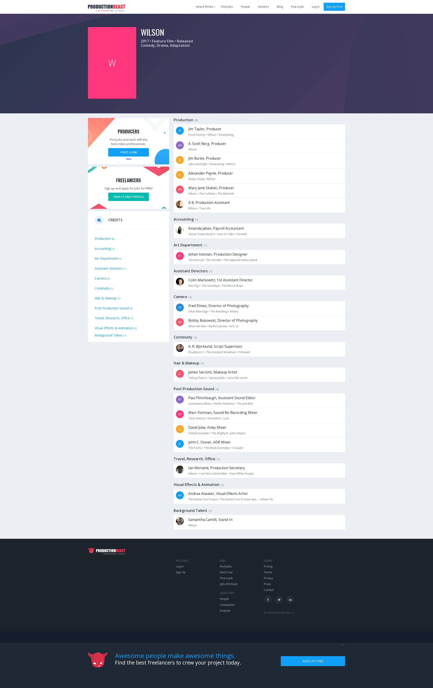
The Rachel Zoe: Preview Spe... (239, 499)
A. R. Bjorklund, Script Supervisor (215, 346)
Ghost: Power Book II (201, 234)
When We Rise (197, 326)
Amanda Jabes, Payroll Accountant (216, 228)
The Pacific (195, 448)
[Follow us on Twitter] (279, 600)
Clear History (196, 418)
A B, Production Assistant (209, 202)
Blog (280, 7)
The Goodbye (210, 286)
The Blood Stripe (232, 286)
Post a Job (297, 7)
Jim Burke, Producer (204, 158)
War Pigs (193, 286)
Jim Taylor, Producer (204, 129)
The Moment (226, 194)
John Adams (238, 433)
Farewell (241, 234)
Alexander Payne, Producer (210, 173)
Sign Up (181, 572)
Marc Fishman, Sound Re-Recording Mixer (223, 412)
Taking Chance (197, 378)
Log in (316, 7)
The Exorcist (196, 260)
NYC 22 (234, 326)
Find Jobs (227, 7)
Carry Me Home (237, 378)
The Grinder (213, 260)
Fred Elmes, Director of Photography (218, 305)
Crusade (237, 448)
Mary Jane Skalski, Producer (211, 188)
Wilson (212, 135)
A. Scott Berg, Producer (207, 143)
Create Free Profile (128, 197)
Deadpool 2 (196, 352)
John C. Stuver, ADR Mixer (209, 442)
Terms (268, 572)
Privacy (268, 578)
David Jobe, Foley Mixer (207, 427)
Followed (244, 352)
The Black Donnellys (217, 448)
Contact (269, 590)
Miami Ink (267, 499)
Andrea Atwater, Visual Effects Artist (218, 493)
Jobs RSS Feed (228, 584)
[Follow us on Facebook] (268, 600)
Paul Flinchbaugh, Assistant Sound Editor (222, 398)
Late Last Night (197, 164)
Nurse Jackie (217, 378)
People (245, 7)
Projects (225, 611)
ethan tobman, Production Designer (218, 254)
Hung (191, 179)
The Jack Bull (245, 404)
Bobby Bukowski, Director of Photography (223, 320)
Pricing (268, 566)
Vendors (263, 7)
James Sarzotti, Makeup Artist (212, 372)
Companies (227, 605)
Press (267, 584)
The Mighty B (220, 433)
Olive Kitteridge (198, 311)
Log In (180, 566)
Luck (226, 418)
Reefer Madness (224, 404)
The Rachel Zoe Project (203, 499)
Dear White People (242, 474)
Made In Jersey (218, 326)
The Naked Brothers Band (240, 260)
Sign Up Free (334, 7)
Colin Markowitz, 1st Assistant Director (220, 280)
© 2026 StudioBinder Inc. (279, 613)
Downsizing (226, 135)
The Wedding (218, 311)
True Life (204, 208)
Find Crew (226, 572)
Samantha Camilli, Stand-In (210, 519)
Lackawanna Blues (200, 404)
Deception (214, 418)
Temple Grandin (198, 433)
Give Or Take (225, 234)
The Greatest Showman (221, 352)
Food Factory (196, 135)
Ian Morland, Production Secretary (216, 468)
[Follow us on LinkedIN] (290, 600)
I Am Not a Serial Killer (213, 474)
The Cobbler (207, 194)
